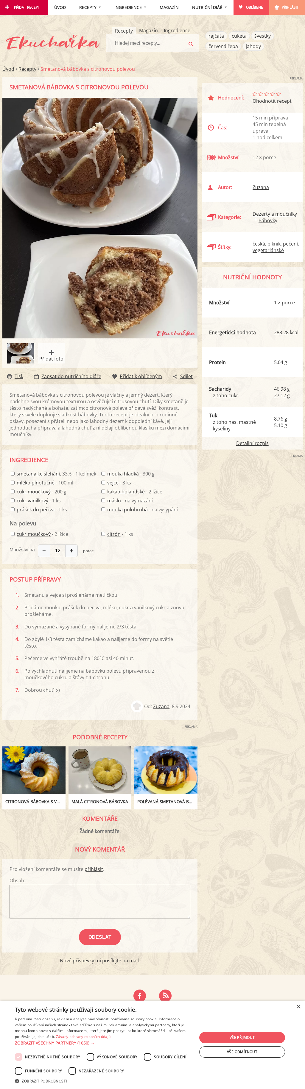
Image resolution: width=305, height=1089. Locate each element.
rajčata (216, 36)
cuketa (239, 36)
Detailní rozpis (252, 443)
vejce (113, 482)
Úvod (60, 7)
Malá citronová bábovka (99, 801)
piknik (274, 243)
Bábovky (268, 220)
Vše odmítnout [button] (242, 1051)
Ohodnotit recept (272, 101)
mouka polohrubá (127, 509)
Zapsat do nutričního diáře (71, 376)
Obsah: (17, 880)
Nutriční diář (207, 7)
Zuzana (161, 706)
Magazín (169, 7)
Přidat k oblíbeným (141, 376)
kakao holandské (126, 491)
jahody (253, 46)
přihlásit (94, 869)
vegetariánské (268, 250)
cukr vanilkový (32, 500)
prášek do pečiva (36, 509)
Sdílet (186, 376)
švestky (262, 36)
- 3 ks (119, 482)
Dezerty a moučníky (275, 214)
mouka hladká (123, 473)
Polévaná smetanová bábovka (167, 801)
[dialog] (152, 1045)
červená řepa (223, 46)
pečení (290, 243)
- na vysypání (142, 509)
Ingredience (128, 7)
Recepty (88, 7)
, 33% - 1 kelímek (56, 473)
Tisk (19, 376)
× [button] (298, 1007)
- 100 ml (45, 482)
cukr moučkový (34, 491)
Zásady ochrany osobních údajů (83, 1036)
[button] (103, 1043)
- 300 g (131, 473)
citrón (114, 534)
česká (259, 243)
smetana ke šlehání (38, 473)
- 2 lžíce (134, 491)
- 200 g (41, 491)
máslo (114, 500)
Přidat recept (27, 7)
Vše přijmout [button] (242, 1037)
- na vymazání (130, 500)
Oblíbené (254, 7)
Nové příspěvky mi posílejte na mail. (100, 960)
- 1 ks (39, 500)
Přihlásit (290, 7)
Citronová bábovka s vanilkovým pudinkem (35, 801)
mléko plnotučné (36, 482)
